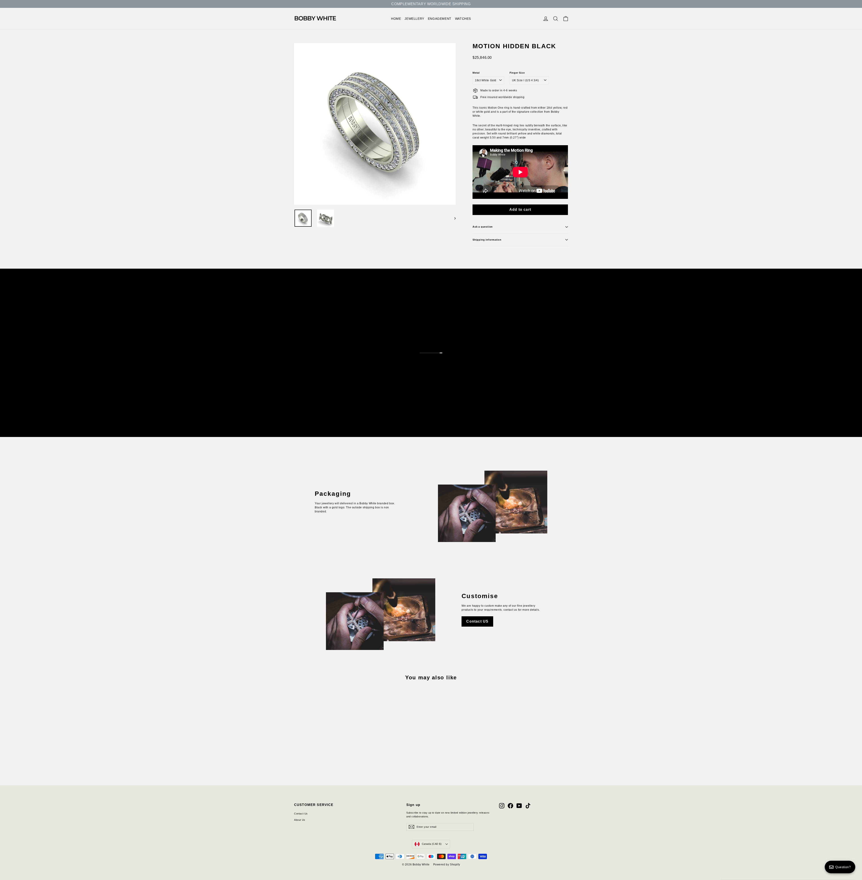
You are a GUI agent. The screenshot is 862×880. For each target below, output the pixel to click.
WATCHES (463, 18)
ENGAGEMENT (439, 18)
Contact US (477, 621)
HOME (396, 18)
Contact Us (301, 813)
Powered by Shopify (446, 864)
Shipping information (487, 239)
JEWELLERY (414, 18)
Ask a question (483, 226)
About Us (299, 820)
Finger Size (517, 73)
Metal (476, 73)
